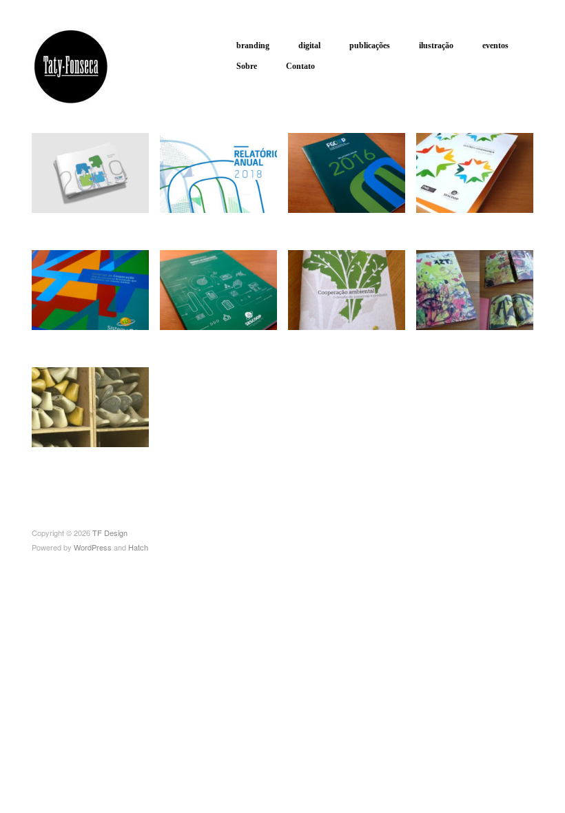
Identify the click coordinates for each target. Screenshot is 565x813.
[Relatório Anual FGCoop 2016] (346, 171)
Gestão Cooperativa (231, 340)
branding (252, 45)
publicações (369, 45)
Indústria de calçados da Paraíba (91, 451)
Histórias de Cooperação (74, 334)
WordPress (93, 547)
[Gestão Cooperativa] (218, 288)
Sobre (246, 66)
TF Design (109, 532)
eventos (495, 45)
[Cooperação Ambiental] (346, 288)
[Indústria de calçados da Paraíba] (90, 405)
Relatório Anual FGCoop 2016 (338, 217)
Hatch (138, 547)
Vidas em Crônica (491, 340)
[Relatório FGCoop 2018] (218, 171)
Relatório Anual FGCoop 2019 (82, 217)
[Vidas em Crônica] (474, 288)
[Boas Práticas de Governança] (474, 171)
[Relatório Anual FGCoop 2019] (90, 171)
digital (309, 45)
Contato (300, 66)
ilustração (436, 45)
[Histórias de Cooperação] (90, 288)
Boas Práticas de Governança (467, 217)
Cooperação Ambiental (353, 340)
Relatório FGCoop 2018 (215, 217)
